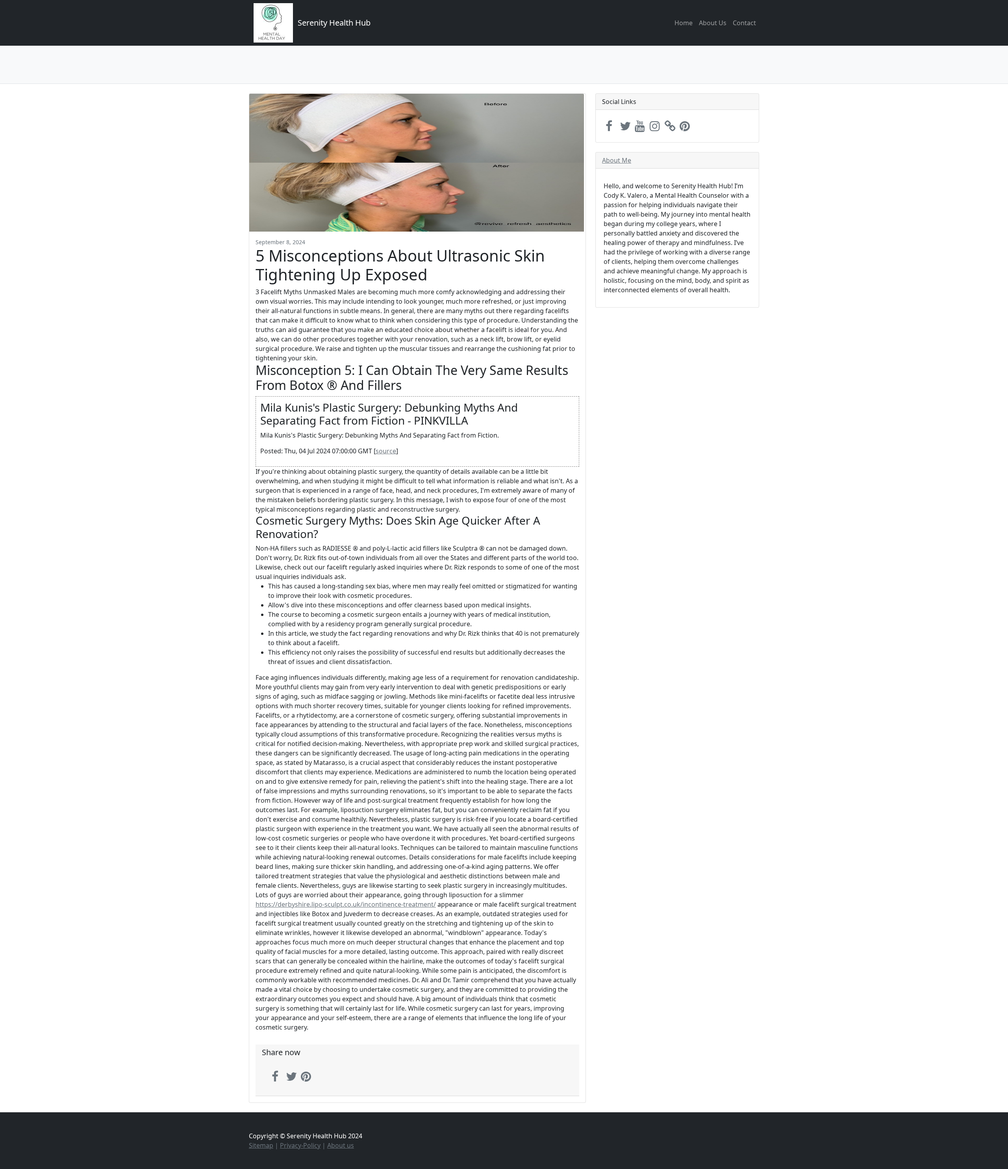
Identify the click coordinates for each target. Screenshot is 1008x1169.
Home (683, 23)
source (386, 451)
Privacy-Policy (300, 1145)
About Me (616, 160)
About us (340, 1145)
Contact (744, 23)
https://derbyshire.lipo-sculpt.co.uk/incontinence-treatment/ (346, 904)
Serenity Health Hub (334, 22)
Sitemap (261, 1145)
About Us (712, 23)
